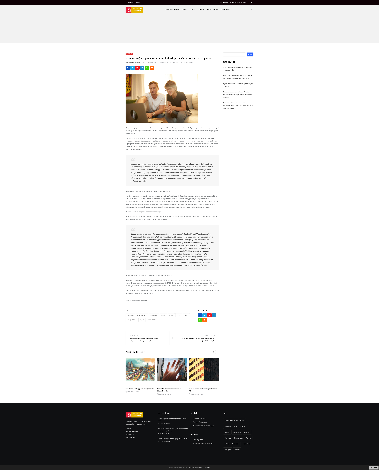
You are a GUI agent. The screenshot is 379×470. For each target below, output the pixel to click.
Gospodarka (237, 432)
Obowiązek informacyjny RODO (203, 426)
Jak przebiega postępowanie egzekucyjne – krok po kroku (172, 419)
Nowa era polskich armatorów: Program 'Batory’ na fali (203, 390)
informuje (247, 432)
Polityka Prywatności (200, 422)
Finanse (242, 426)
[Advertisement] (189, 29)
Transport (228, 450)
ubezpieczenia (131, 320)
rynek (178, 315)
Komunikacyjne (142, 315)
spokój (186, 315)
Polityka (184, 9)
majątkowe (154, 315)
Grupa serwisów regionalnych (203, 443)
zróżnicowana (152, 320)
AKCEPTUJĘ (374, 467)
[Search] (252, 9)
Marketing (228, 438)
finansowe (130, 315)
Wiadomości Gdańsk (134, 62)
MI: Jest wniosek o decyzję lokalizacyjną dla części (140, 389)
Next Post (209, 335)
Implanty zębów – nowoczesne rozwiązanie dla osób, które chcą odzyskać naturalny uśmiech (238, 105)
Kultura (193, 9)
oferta (171, 315)
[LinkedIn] (142, 68)
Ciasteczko (206, 467)
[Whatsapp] (147, 68)
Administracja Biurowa (231, 420)
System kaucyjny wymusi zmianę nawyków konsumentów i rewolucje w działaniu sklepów (198, 339)
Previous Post (137, 335)
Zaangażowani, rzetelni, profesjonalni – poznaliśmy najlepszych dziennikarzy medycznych (144, 339)
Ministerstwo (238, 438)
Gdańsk (227, 432)
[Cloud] (152, 68)
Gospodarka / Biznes (172, 9)
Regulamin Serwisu (199, 418)
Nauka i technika (212, 9)
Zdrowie (201, 9)
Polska (227, 444)
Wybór (142, 320)
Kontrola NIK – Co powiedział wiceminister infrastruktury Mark (169, 390)
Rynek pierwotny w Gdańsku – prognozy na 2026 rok (172, 438)
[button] (213, 352)
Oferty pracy (225, 9)
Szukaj (250, 54)
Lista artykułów (198, 440)
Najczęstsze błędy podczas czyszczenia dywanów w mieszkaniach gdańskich (173, 429)
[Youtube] (137, 68)
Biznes (242, 420)
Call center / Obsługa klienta (231, 426)
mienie (163, 315)
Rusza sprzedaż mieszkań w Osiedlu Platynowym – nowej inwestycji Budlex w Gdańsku (237, 94)
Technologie (246, 444)
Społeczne (235, 444)
